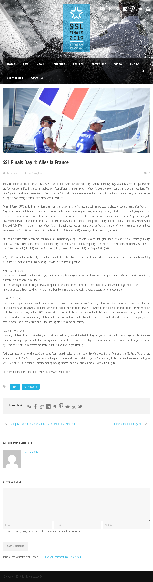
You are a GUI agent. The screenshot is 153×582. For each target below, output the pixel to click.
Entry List (99, 64)
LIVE (25, 64)
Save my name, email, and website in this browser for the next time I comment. (44, 531)
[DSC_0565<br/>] (76, 120)
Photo (134, 64)
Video (118, 64)
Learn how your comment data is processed (60, 557)
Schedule (58, 64)
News (40, 64)
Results (78, 64)
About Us (37, 77)
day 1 (14, 387)
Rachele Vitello (13, 173)
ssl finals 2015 (30, 387)
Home (11, 64)
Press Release (32, 173)
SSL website (15, 77)
